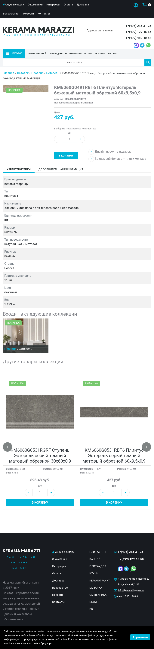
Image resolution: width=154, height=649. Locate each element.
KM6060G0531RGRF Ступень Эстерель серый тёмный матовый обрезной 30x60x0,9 (40, 456)
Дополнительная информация (60, 169)
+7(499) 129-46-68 (138, 32)
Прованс (37, 73)
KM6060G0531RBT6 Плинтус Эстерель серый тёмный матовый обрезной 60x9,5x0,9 (114, 456)
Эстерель (53, 73)
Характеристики (19, 169)
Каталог (23, 73)
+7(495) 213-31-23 (138, 26)
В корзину (66, 155)
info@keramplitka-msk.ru (131, 590)
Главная (8, 73)
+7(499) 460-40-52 (138, 38)
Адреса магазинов (100, 30)
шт (70, 132)
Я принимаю (140, 637)
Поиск (147, 62)
